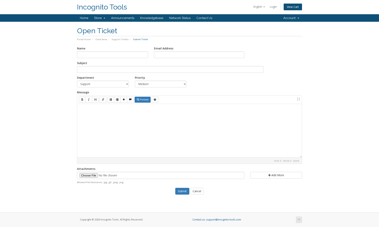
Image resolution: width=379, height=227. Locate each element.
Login (273, 7)
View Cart (293, 7)
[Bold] (82, 100)
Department (85, 77)
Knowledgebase (151, 18)
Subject (82, 63)
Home (84, 18)
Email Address (163, 48)
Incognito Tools (102, 7)
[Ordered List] (117, 100)
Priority (140, 77)
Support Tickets (120, 39)
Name (81, 48)
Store (98, 18)
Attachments (86, 169)
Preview (143, 99)
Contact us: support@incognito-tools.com (216, 219)
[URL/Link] (103, 100)
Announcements (122, 18)
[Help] (155, 100)
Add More (277, 175)
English (258, 7)
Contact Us (204, 18)
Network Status (179, 18)
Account (290, 18)
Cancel (197, 191)
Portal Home (84, 39)
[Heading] (95, 100)
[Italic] (88, 100)
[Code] (123, 100)
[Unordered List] (110, 100)
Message (83, 92)
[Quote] (130, 100)
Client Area (101, 39)
